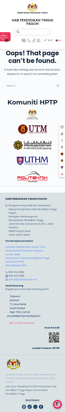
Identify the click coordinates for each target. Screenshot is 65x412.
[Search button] (58, 85)
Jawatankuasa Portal (36, 378)
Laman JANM (13, 254)
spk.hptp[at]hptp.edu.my (22, 279)
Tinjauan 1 (15, 296)
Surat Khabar (17, 308)
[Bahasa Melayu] (57, 40)
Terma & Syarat (14, 378)
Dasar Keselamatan (43, 374)
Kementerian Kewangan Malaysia (24, 250)
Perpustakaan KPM (16, 265)
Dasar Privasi (24, 374)
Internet (14, 300)
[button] (6, 40)
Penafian (10, 374)
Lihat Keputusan (26, 322)
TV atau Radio (18, 304)
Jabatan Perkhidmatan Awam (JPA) (26, 247)
